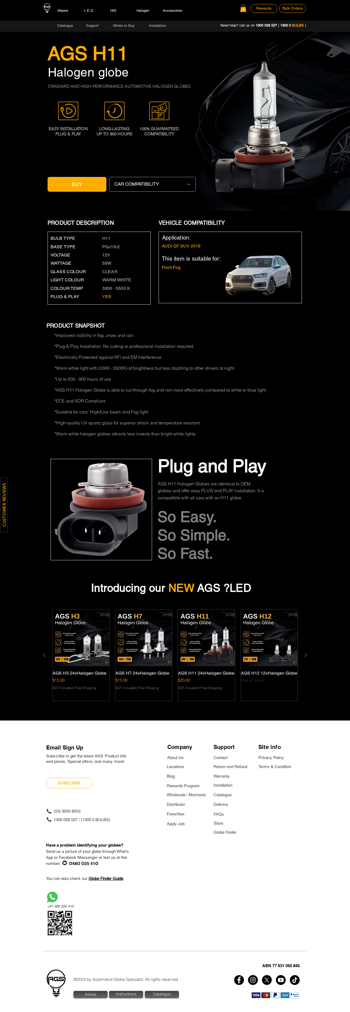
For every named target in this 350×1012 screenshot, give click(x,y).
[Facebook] (239, 980)
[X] (267, 980)
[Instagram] (253, 980)
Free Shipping (85, 688)
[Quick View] (80, 637)
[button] (243, 8)
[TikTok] (295, 980)
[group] (175, 655)
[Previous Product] (44, 655)
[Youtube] (281, 980)
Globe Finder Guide (106, 878)
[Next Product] (305, 655)
